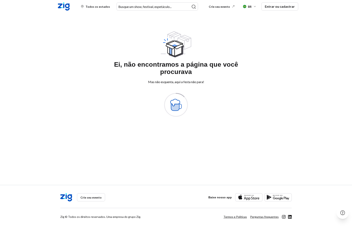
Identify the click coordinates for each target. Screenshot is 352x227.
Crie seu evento (219, 6)
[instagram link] (284, 217)
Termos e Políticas (235, 216)
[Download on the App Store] (249, 197)
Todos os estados (98, 6)
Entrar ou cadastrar (280, 6)
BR (250, 6)
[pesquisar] (193, 6)
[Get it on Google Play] (278, 197)
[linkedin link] (290, 217)
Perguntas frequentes (264, 216)
